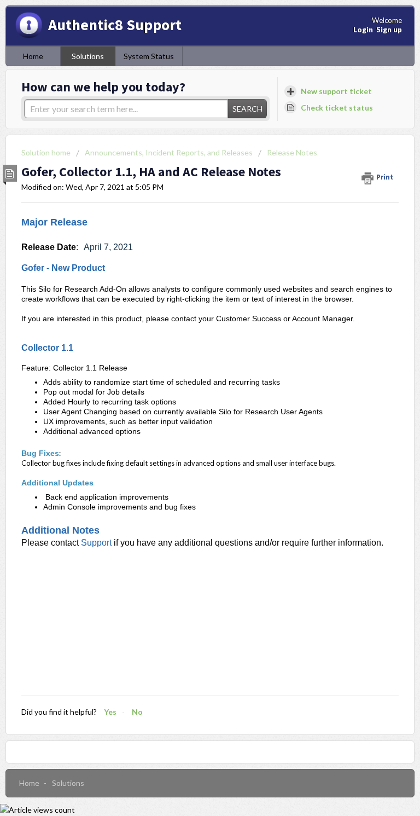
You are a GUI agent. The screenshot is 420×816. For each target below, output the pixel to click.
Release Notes (292, 152)
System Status (149, 56)
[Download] (190, 405)
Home (33, 56)
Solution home (46, 152)
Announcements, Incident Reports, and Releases (169, 152)
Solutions (88, 56)
